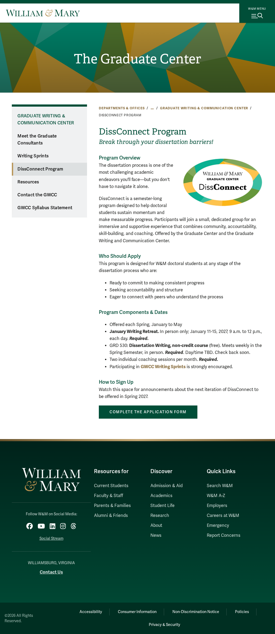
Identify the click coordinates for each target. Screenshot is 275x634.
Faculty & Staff (108, 495)
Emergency (218, 525)
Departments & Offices (122, 108)
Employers (217, 505)
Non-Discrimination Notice (195, 612)
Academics (161, 495)
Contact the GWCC (37, 195)
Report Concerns (223, 535)
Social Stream (51, 538)
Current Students (111, 485)
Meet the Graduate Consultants (37, 139)
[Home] (43, 13)
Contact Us (51, 572)
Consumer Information (137, 612)
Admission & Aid (166, 485)
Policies (242, 612)
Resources (28, 182)
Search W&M (220, 485)
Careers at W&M (223, 515)
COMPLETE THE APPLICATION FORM (148, 412)
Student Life (162, 505)
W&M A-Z (216, 495)
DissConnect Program (40, 169)
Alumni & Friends (111, 515)
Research (159, 515)
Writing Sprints (33, 156)
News (155, 535)
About (156, 525)
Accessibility (90, 612)
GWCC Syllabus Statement (44, 208)
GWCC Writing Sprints (163, 366)
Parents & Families (112, 505)
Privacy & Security (164, 624)
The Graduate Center (137, 59)
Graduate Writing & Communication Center (204, 108)
